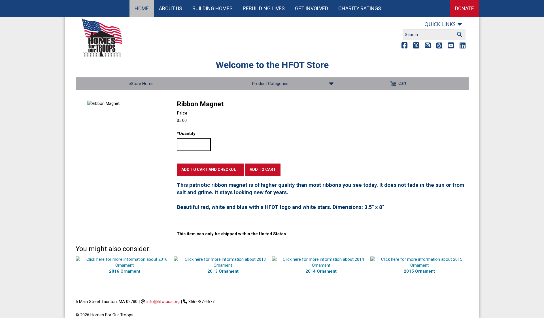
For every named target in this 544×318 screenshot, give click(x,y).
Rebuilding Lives (264, 8)
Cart (402, 83)
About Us (170, 8)
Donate (464, 8)
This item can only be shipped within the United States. (232, 233)
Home (142, 8)
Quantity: (187, 133)
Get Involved (311, 8)
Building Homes (212, 8)
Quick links (440, 24)
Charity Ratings (359, 8)
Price (182, 113)
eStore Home (141, 83)
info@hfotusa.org (163, 301)
